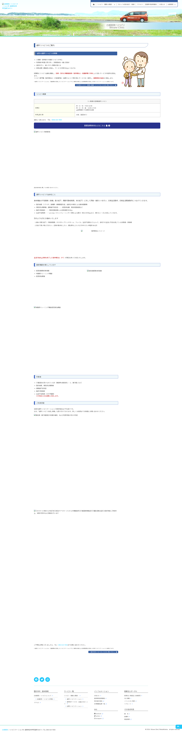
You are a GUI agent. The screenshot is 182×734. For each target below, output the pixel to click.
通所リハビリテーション (74, 699)
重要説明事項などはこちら (94, 125)
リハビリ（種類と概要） (105, 4)
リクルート (127, 704)
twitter (98, 716)
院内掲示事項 (98, 701)
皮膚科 (126, 716)
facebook (98, 713)
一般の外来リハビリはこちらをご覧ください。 (103, 652)
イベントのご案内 (129, 701)
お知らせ (162, 4)
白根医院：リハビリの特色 (45, 699)
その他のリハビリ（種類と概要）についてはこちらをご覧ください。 (95, 85)
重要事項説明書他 (151, 4)
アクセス (140, 4)
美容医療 (127, 719)
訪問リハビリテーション (74, 706)
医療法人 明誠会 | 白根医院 (132, 695)
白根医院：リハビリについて (42, 695)
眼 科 (126, 714)
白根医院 (170, 4)
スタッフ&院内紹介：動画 (126, 4)
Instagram (98, 718)
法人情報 (127, 698)
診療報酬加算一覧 (99, 704)
